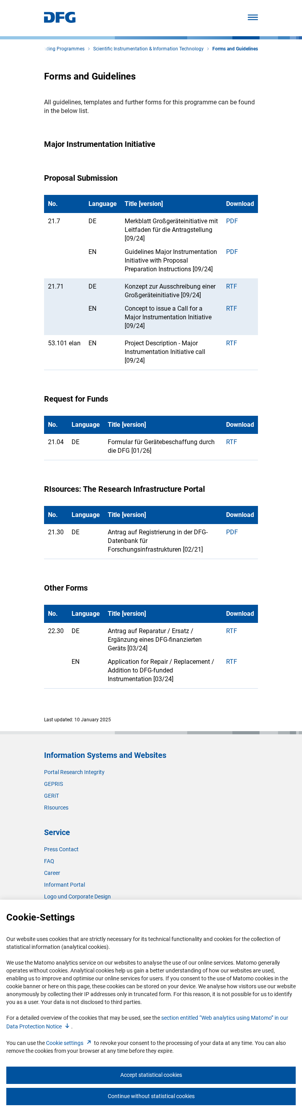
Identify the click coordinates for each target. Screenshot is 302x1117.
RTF (231, 286)
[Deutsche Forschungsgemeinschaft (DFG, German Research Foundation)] (60, 20)
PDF (232, 221)
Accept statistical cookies (151, 1075)
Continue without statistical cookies (151, 1096)
